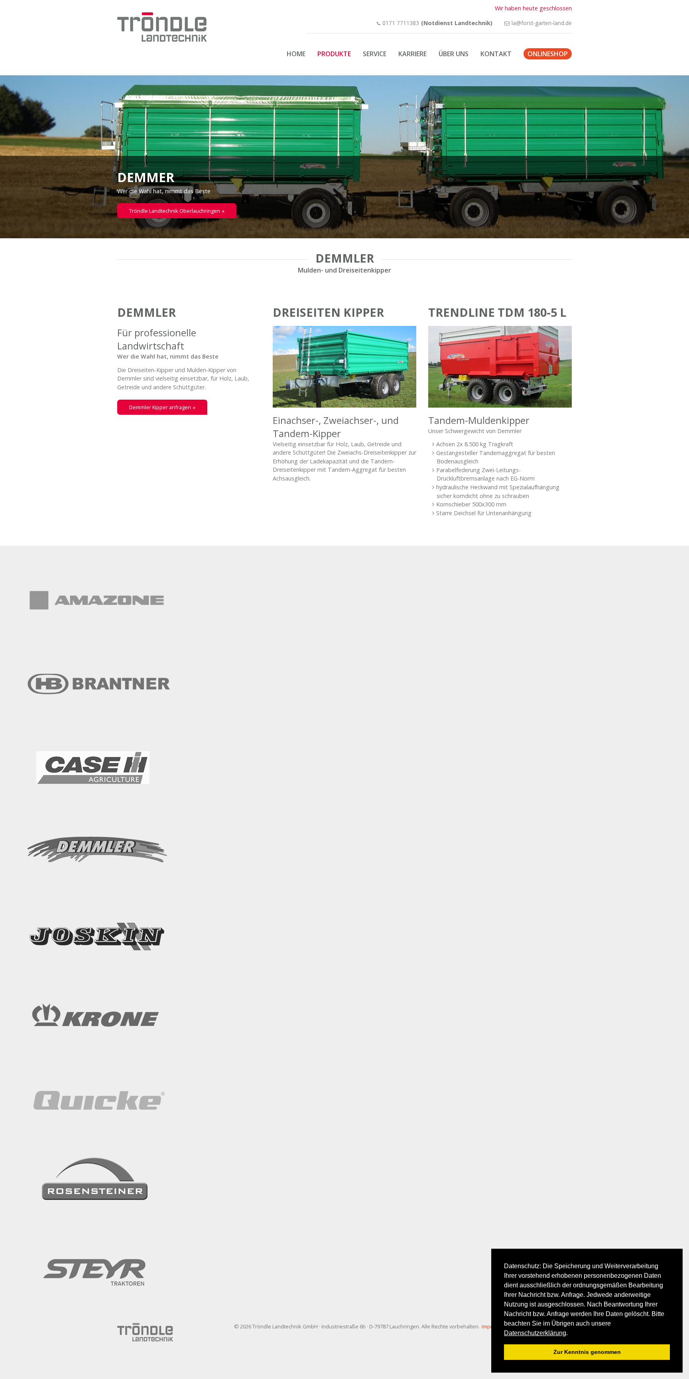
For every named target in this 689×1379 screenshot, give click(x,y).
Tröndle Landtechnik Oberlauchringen (174, 210)
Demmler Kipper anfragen (160, 407)
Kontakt (496, 53)
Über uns (454, 53)
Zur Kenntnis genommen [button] (587, 1352)
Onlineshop (548, 53)
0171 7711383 (400, 23)
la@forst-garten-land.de (542, 23)
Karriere (412, 53)
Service (374, 53)
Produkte (334, 53)
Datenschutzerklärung (535, 1333)
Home (296, 53)
